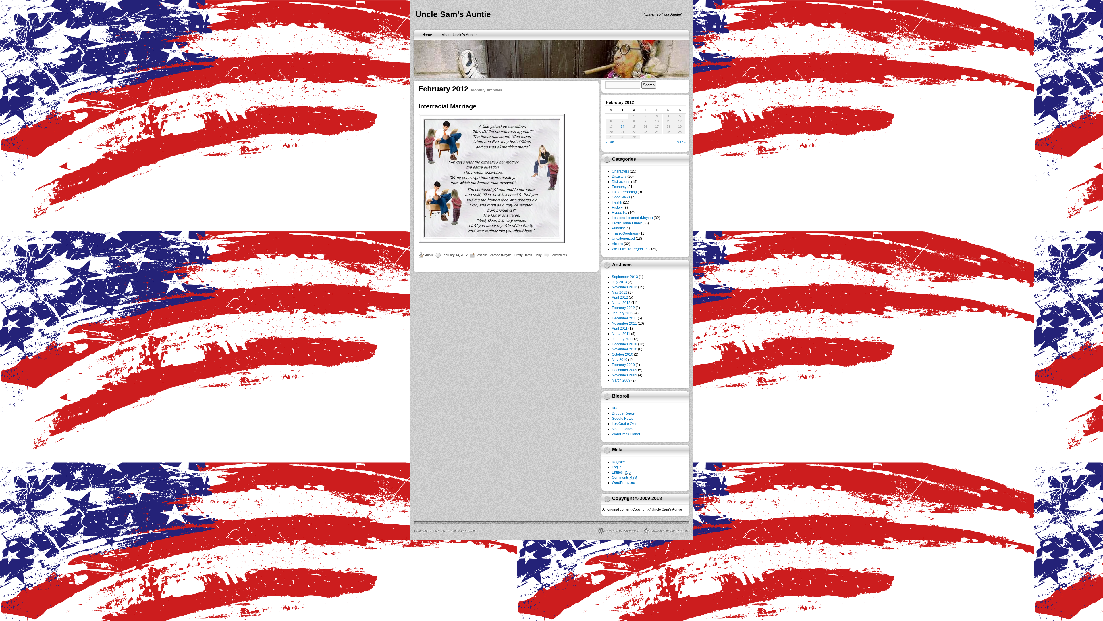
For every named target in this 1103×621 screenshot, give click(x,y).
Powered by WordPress (622, 530)
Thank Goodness (625, 233)
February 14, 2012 (455, 255)
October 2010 (622, 354)
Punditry (618, 228)
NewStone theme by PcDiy (669, 530)
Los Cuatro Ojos (624, 424)
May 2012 (619, 292)
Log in (617, 467)
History (617, 208)
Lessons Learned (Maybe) (494, 255)
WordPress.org (623, 483)
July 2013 (619, 282)
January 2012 (622, 313)
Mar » (681, 142)
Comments (624, 478)
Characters (620, 171)
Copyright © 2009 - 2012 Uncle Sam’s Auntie (445, 530)
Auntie (429, 255)
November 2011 (624, 323)
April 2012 (620, 298)
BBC (615, 408)
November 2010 (624, 349)
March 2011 (621, 334)
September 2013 (625, 277)
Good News (621, 197)
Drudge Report (623, 413)
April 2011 (620, 329)
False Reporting (624, 192)
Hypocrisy (619, 213)
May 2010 (619, 360)
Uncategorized (623, 239)
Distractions (621, 182)
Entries (621, 472)
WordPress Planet (626, 434)
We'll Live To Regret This (631, 249)
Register (618, 462)
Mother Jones (622, 429)
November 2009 (624, 375)
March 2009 (621, 380)
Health (617, 202)
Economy (619, 187)
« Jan (610, 142)
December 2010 (624, 344)
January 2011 (622, 339)
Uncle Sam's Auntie (453, 14)
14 (622, 126)
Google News (622, 419)
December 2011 (624, 318)
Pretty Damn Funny (528, 255)
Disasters (619, 177)
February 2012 (623, 308)
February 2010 (623, 365)
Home (427, 35)
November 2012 (624, 287)
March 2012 (621, 303)
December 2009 (624, 370)
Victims (617, 244)
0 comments (558, 255)
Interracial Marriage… (451, 106)
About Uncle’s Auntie (459, 35)
